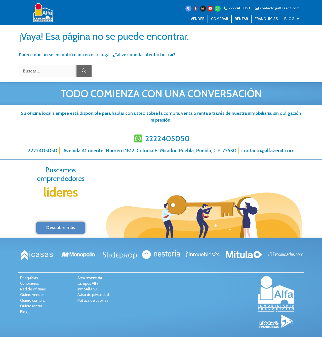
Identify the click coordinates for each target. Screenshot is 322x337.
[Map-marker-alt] (188, 9)
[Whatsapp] (218, 9)
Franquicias (266, 19)
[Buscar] (84, 71)
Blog (289, 19)
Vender (198, 19)
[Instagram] (203, 9)
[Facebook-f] (196, 9)
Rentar (241, 19)
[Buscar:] (47, 71)
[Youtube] (210, 9)
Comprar (219, 19)
